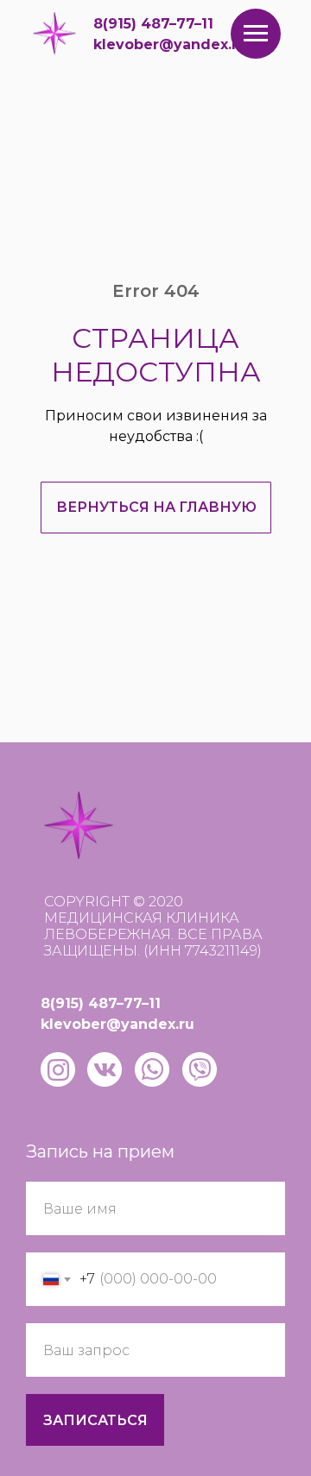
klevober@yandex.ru (170, 44)
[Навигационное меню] (256, 33)
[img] (54, 33)
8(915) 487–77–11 (153, 24)
